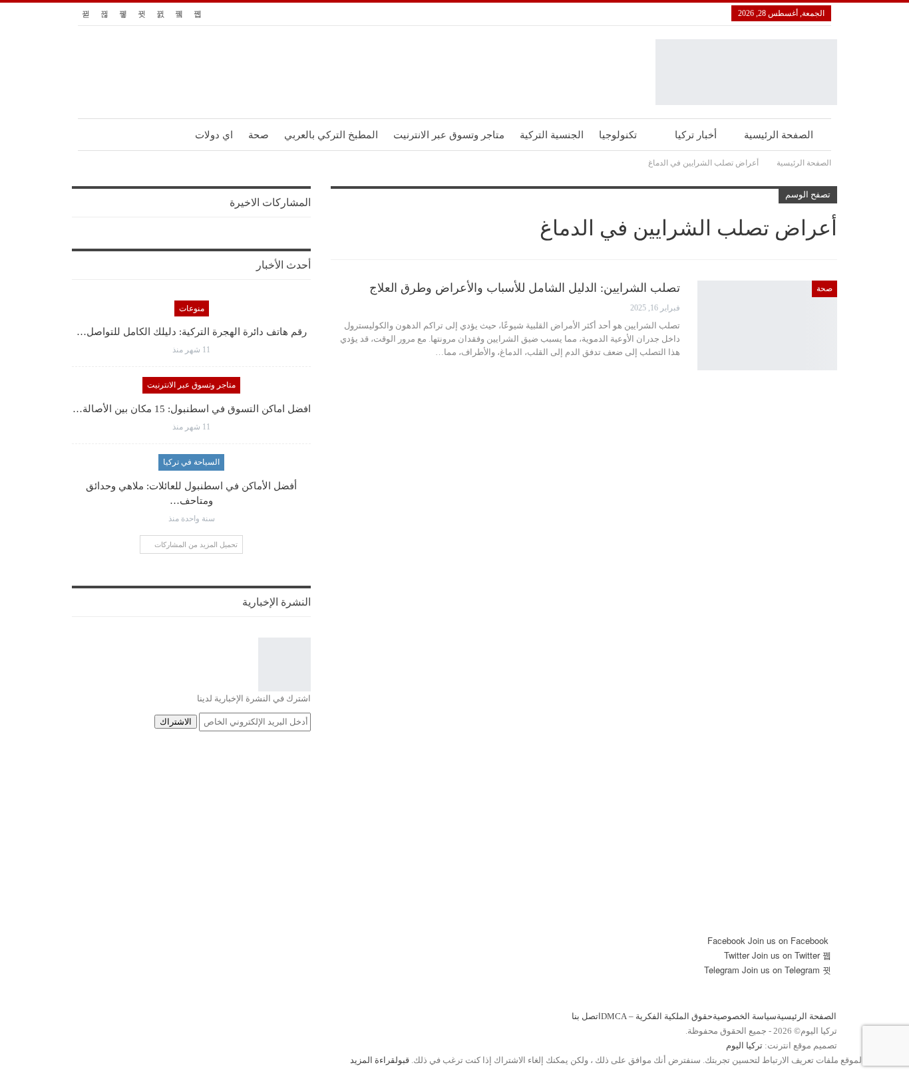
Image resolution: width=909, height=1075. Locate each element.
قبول (402, 1060)
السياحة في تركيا (191, 462)
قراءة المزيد (372, 1060)
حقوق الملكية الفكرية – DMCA (657, 1016)
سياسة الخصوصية (745, 1016)
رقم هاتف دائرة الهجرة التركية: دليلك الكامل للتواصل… (192, 331)
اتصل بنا (586, 1016)
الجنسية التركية (552, 135)
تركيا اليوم (744, 1045)
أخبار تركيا (696, 135)
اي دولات (214, 135)
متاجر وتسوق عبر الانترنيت (448, 135)
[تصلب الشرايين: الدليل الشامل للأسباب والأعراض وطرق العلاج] (767, 325)
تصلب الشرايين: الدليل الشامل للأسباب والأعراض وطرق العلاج (524, 288)
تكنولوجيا (618, 135)
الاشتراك (176, 722)
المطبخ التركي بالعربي (331, 135)
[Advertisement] (454, 840)
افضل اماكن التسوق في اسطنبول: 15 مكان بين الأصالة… (192, 409)
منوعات (191, 308)
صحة (258, 135)
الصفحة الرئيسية (778, 135)
